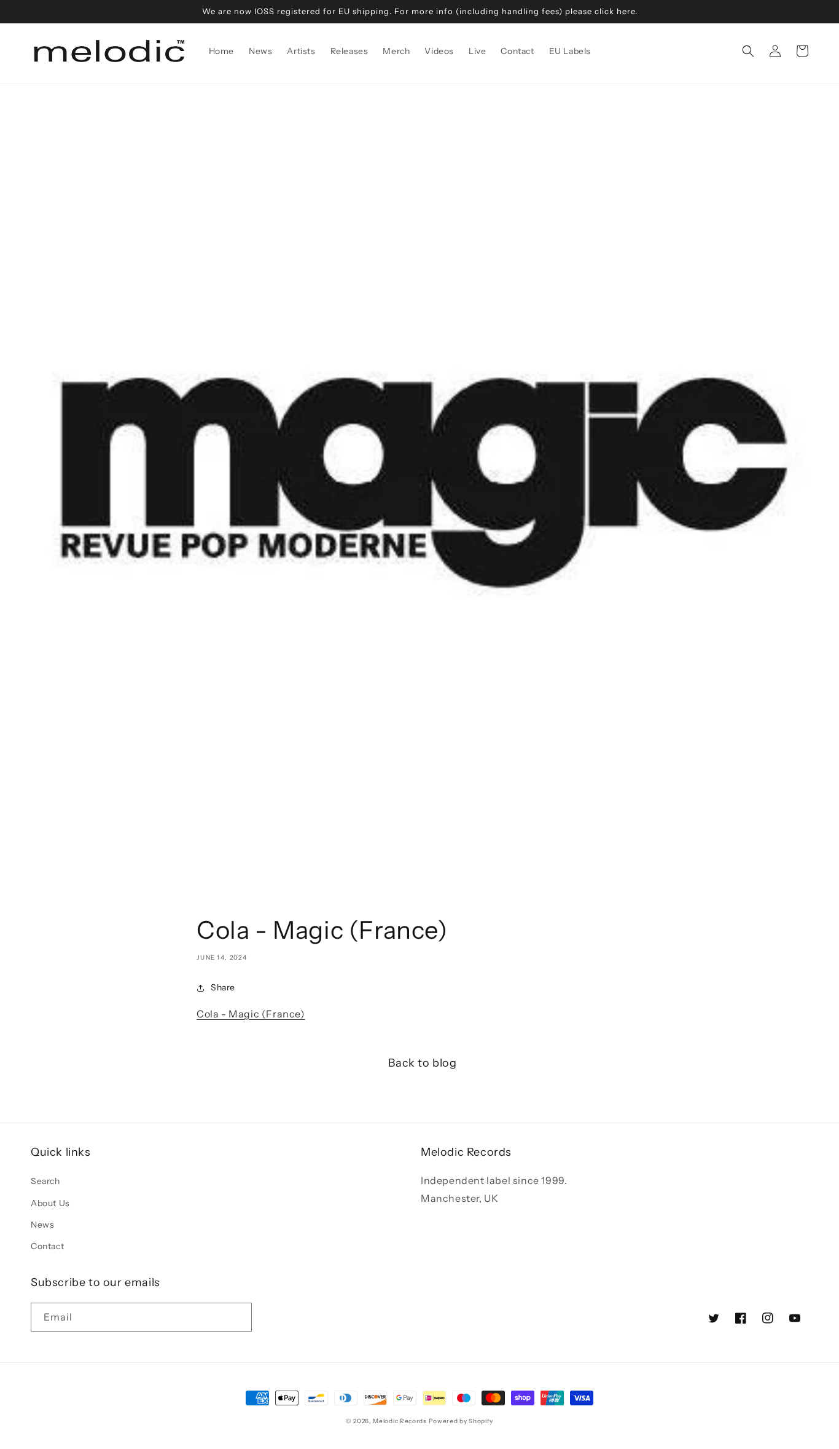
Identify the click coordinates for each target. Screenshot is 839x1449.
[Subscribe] (237, 1317)
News (42, 1224)
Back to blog (422, 1063)
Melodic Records (400, 1421)
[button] (748, 51)
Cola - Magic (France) (251, 1014)
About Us (50, 1203)
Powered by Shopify (461, 1421)
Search (45, 1180)
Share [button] (223, 987)
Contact (47, 1246)
